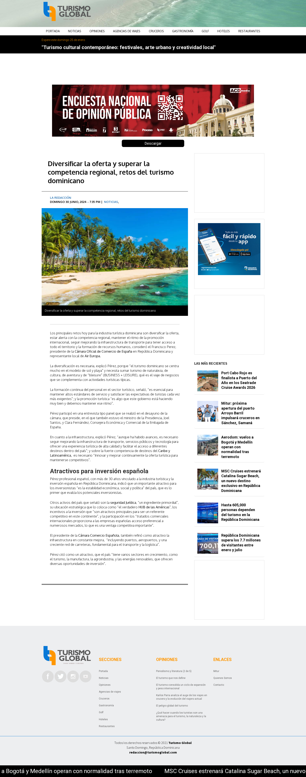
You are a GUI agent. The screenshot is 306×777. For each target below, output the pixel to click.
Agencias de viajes (126, 31)
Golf (205, 31)
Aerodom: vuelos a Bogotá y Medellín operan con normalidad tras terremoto (237, 447)
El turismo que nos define (170, 678)
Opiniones (97, 31)
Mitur (216, 671)
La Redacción (60, 197)
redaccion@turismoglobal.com (153, 752)
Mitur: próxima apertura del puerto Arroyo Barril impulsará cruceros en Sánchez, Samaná (240, 413)
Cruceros (156, 31)
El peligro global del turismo (172, 705)
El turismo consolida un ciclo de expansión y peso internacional (181, 686)
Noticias (74, 31)
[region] (186, 13)
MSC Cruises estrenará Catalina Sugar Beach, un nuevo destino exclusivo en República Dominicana (241, 481)
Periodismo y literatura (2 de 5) (174, 671)
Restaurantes (249, 31)
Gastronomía (182, 31)
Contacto (218, 684)
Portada (53, 31)
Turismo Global (180, 743)
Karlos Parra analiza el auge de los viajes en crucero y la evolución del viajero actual (181, 697)
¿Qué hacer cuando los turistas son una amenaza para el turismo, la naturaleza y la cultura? (181, 716)
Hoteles (223, 31)
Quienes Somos (222, 678)
